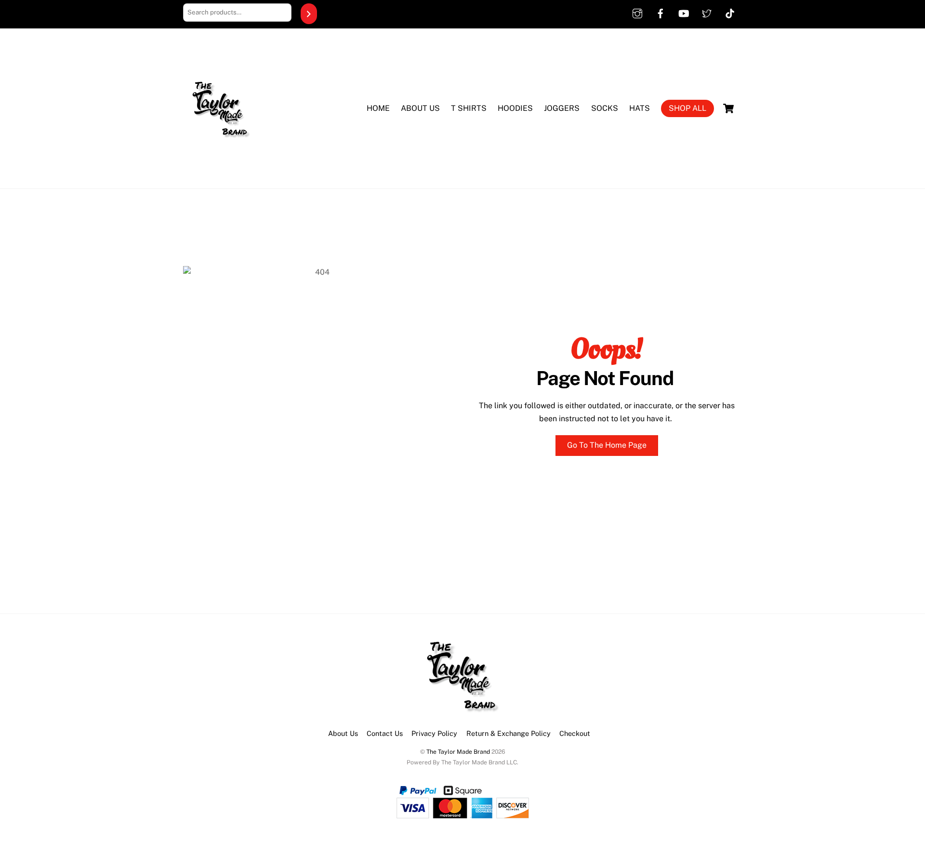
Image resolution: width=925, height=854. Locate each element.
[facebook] (660, 12)
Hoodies (515, 108)
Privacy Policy (434, 733)
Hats (639, 108)
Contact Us (385, 733)
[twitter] (706, 12)
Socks (604, 108)
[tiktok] (730, 12)
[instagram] (637, 12)
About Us (420, 108)
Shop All (687, 108)
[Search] (309, 13)
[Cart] (728, 108)
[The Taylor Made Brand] (219, 166)
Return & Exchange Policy (508, 733)
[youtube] (683, 12)
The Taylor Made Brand (458, 751)
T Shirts (469, 108)
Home (378, 108)
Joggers (562, 108)
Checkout (574, 733)
